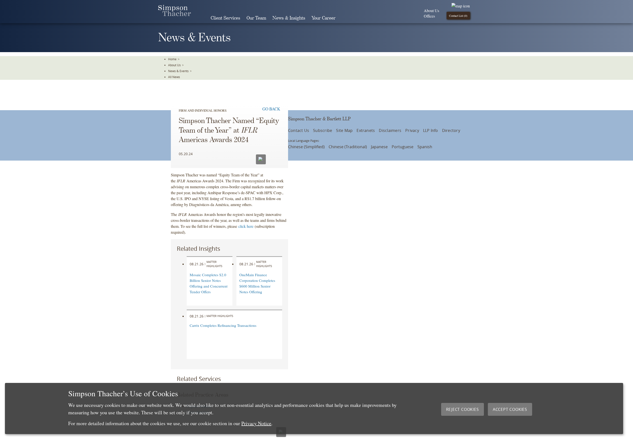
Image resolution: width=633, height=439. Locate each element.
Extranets (366, 130)
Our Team (256, 18)
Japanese (379, 146)
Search (345, 18)
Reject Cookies (462, 409)
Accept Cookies (510, 409)
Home (172, 59)
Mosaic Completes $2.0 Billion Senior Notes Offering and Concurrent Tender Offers (208, 283)
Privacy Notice (256, 423)
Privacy (412, 130)
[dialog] (314, 408)
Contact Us (298, 130)
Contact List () (458, 16)
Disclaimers (390, 130)
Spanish (424, 146)
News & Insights (288, 18)
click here (245, 226)
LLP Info (430, 130)
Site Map (344, 130)
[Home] (174, 14)
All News (174, 77)
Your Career (324, 18)
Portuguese (402, 146)
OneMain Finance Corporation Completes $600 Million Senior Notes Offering (257, 283)
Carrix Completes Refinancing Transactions (223, 325)
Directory (451, 130)
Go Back (271, 109)
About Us (431, 10)
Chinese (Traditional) (348, 146)
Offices (429, 16)
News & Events (178, 71)
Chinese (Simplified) (306, 146)
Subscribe (322, 130)
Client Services (225, 18)
